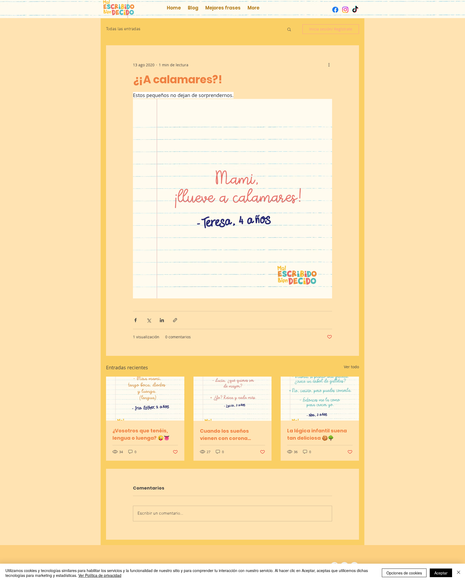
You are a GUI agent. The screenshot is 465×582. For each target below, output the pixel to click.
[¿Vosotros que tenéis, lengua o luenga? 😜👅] (145, 399)
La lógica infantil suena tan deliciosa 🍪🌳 (317, 434)
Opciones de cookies (404, 573)
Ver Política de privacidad (99, 575)
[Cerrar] (458, 573)
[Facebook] (335, 10)
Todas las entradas (123, 29)
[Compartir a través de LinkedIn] (161, 320)
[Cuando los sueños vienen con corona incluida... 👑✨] (232, 399)
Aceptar (441, 573)
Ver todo (351, 366)
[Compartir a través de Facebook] (135, 320)
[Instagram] (345, 10)
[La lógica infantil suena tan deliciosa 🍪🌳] (320, 399)
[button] (289, 29)
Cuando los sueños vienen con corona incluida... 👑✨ (224, 435)
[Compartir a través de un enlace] (175, 320)
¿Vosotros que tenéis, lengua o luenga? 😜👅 (141, 434)
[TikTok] (355, 10)
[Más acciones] (329, 64)
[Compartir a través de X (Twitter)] (148, 320)
